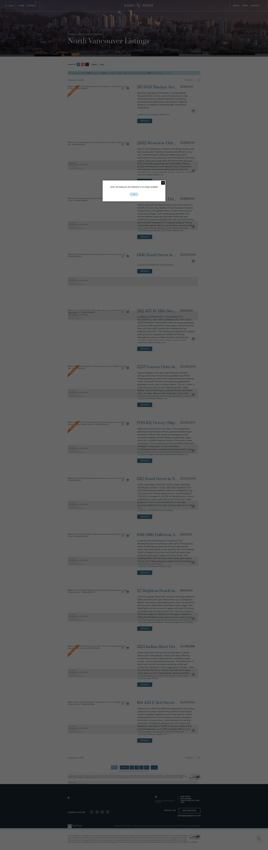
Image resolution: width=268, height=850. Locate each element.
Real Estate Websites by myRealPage (187, 826)
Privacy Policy (169, 826)
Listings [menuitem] (31, 6)
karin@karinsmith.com (76, 168)
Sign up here (167, 73)
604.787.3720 (73, 166)
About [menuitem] (236, 6)
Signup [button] (94, 64)
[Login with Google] (82, 65)
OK (134, 194)
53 (147, 768)
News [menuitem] (245, 6)
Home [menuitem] (21, 6)
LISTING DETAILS (144, 121)
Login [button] (102, 64)
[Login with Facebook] (78, 65)
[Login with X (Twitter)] (87, 65)
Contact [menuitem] (255, 6)
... (141, 768)
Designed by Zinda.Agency (154, 826)
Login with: (72, 64)
